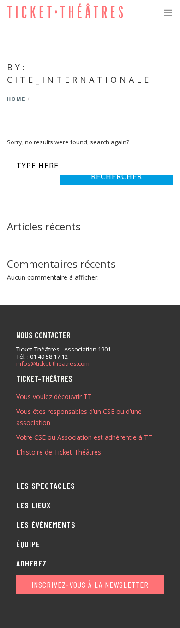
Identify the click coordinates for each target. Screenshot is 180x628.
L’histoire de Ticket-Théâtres (58, 452)
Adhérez (31, 563)
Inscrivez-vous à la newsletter (90, 584)
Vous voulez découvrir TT (54, 396)
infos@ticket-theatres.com (53, 364)
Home (16, 98)
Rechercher (116, 176)
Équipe (28, 544)
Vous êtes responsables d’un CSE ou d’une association (79, 417)
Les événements (46, 524)
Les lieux (33, 505)
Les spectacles (45, 485)
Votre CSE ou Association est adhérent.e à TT (84, 437)
